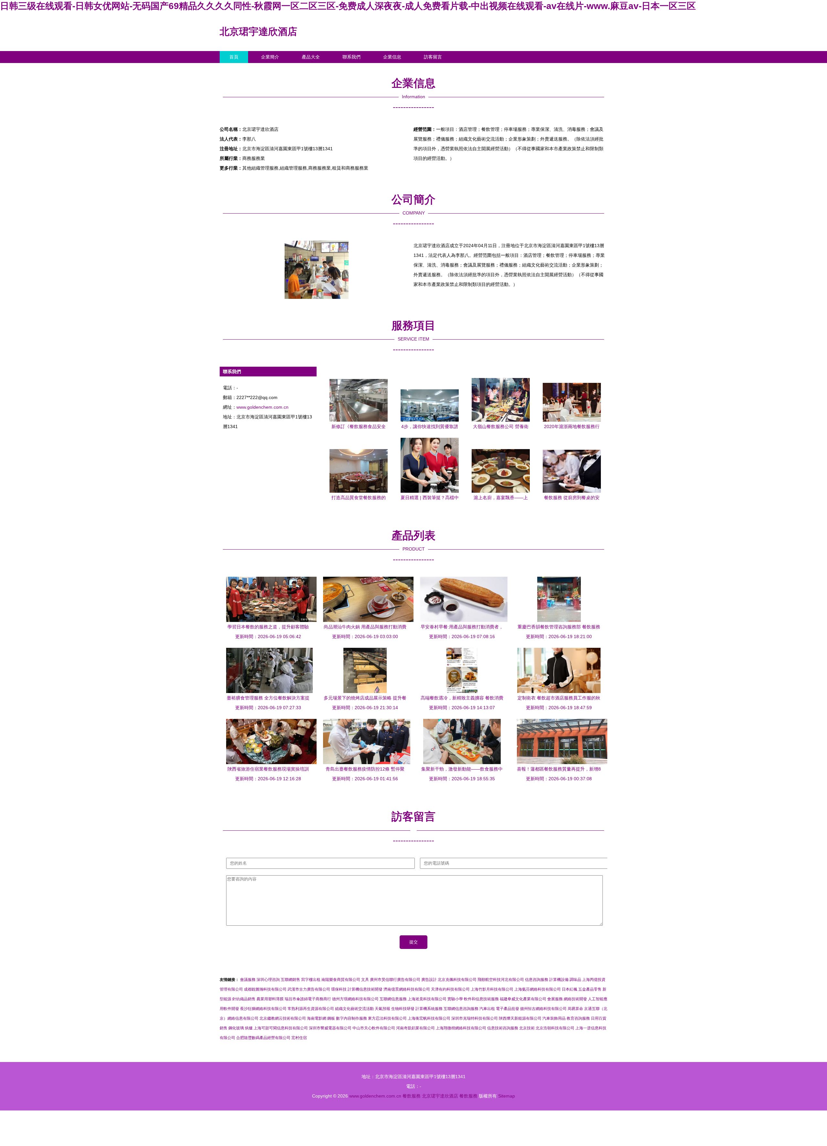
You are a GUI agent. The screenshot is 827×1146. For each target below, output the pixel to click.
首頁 (233, 56)
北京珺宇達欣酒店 (258, 31)
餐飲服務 (412, 1096)
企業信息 (392, 56)
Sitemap (506, 1096)
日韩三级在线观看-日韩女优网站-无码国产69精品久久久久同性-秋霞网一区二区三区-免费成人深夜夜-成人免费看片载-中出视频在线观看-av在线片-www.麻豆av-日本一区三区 (348, 6)
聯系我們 (351, 56)
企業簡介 (270, 56)
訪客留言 (433, 56)
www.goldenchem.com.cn (262, 407)
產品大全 (311, 56)
